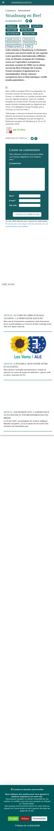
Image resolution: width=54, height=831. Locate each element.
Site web (13, 205)
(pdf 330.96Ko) (18, 130)
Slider (29, 46)
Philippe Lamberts (14, 46)
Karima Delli (12, 30)
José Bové (36, 26)
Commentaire (13, 164)
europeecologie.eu (21, 3)
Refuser (25, 818)
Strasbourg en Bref (23, 15)
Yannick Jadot (29, 34)
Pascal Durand (13, 34)
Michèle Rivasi (27, 30)
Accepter (13, 818)
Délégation (11, 26)
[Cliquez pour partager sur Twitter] (26, 20)
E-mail (12, 201)
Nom (11, 196)
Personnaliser (39, 818)
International (24, 10)
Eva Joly (24, 26)
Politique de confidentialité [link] (27, 825)
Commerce (11, 10)
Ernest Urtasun (13, 43)
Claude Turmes (13, 39)
